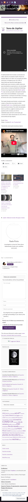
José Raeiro (13, 479)
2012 (3, 413)
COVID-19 (7, 421)
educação (14, 424)
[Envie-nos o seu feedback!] (15, 2)
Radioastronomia (11, 217)
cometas (11, 419)
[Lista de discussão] (12, 2)
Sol (20, 437)
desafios (10, 424)
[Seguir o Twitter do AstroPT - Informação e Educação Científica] (7, 2)
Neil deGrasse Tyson (7, 433)
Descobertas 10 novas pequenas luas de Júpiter (18, 183)
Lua (16, 429)
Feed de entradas (6, 451)
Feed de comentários (7, 454)
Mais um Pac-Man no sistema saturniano (14, 22)
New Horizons (21, 433)
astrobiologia (11, 413)
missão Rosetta (19, 430)
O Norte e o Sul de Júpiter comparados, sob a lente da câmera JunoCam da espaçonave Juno (6, 204)
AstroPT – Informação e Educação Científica (13, 7)
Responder (10, 264)
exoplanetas (5, 426)
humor (6, 428)
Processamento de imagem (7, 437)
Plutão (22, 435)
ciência (9, 417)
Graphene (13, 470)
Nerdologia (15, 433)
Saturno (15, 437)
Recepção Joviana (20, 217)
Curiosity (15, 422)
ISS (9, 428)
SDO (18, 437)
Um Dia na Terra (15, 19)
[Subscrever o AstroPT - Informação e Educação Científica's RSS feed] (2, 2)
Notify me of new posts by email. (13, 324)
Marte (19, 429)
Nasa (6, 120)
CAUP (3, 417)
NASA (24, 430)
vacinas (15, 439)
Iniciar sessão (5, 448)
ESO (18, 424)
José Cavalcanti (6, 384)
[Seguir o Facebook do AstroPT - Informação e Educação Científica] (9, 2)
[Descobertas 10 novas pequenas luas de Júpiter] (18, 178)
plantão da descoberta (11, 435)
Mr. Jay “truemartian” (15, 122)
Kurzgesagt (12, 428)
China (7, 417)
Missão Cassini (6, 430)
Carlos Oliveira (9, 415)
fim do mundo (13, 426)
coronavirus (17, 420)
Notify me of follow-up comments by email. (13, 321)
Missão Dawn (13, 430)
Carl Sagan (16, 415)
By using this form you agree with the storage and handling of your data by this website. (14, 314)
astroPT (17, 413)
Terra (10, 439)
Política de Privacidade (16, 495)
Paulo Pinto (10, 30)
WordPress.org (6, 457)
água (20, 439)
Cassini (21, 415)
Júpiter (21, 30)
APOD (7, 413)
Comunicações (16, 30)
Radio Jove (9, 105)
